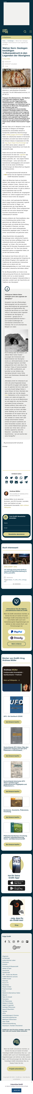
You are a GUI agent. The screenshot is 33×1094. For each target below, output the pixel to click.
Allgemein (5, 956)
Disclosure (5, 962)
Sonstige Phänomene (8, 1007)
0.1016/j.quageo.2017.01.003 (14, 134)
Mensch (4, 995)
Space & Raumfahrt (8, 1009)
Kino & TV (5, 982)
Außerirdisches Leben (8, 960)
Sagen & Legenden (8, 1005)
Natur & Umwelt (7, 997)
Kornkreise (5, 985)
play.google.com (16, 888)
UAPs (16, 579)
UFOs (15, 566)
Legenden (22, 154)
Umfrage (24, 579)
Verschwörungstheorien (9, 1017)
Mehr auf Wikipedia (10, 680)
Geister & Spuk (6, 968)
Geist (6, 395)
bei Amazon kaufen (12, 722)
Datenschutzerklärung (9, 1023)
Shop (16, 925)
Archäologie (10, 40)
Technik (4, 1011)
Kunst (4, 991)
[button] (6, 477)
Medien (10, 579)
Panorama (5, 999)
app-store (16, 882)
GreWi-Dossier (6, 978)
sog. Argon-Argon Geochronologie (15, 143)
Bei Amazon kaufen (12, 844)
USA (5, 581)
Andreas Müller (6, 58)
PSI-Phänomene (7, 1001)
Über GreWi (5, 1021)
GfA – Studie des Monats (9, 974)
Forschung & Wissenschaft (10, 966)
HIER (5, 174)
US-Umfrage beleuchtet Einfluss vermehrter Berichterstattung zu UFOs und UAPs (15, 571)
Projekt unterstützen (16, 1069)
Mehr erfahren (17, 644)
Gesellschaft (8, 566)
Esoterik (4, 964)
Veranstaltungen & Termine (10, 1015)
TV (13, 579)
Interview (5, 980)
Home (3, 40)
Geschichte (5, 970)
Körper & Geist (6, 987)
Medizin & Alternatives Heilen (11, 993)
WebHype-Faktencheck (9, 1019)
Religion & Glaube (7, 1003)
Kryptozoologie (7, 989)
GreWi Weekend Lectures (10, 976)
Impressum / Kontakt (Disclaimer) (12, 1025)
